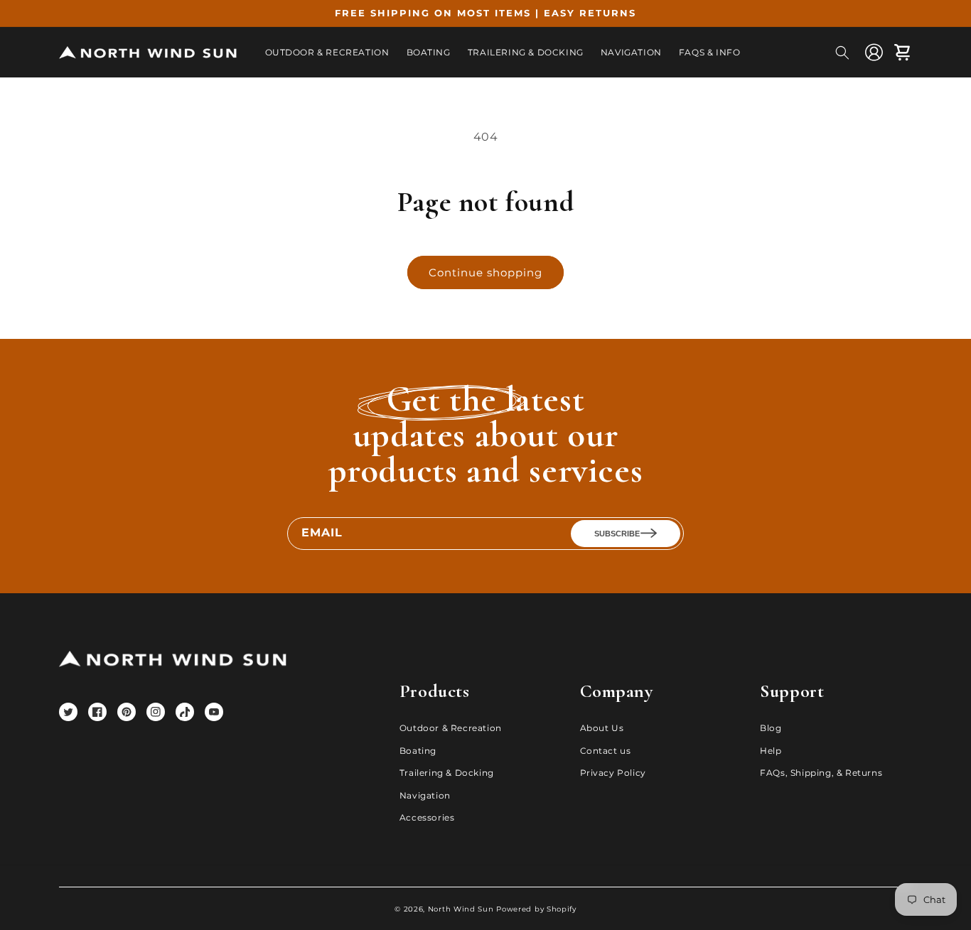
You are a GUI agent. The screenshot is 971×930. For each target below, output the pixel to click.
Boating (417, 750)
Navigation (425, 795)
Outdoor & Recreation (450, 728)
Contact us (605, 750)
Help (770, 750)
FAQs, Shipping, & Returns (821, 772)
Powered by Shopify (536, 909)
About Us (602, 728)
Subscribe (617, 533)
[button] (842, 52)
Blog (770, 728)
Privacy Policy (613, 772)
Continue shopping (485, 272)
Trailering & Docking (446, 772)
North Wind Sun (461, 909)
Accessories (427, 817)
